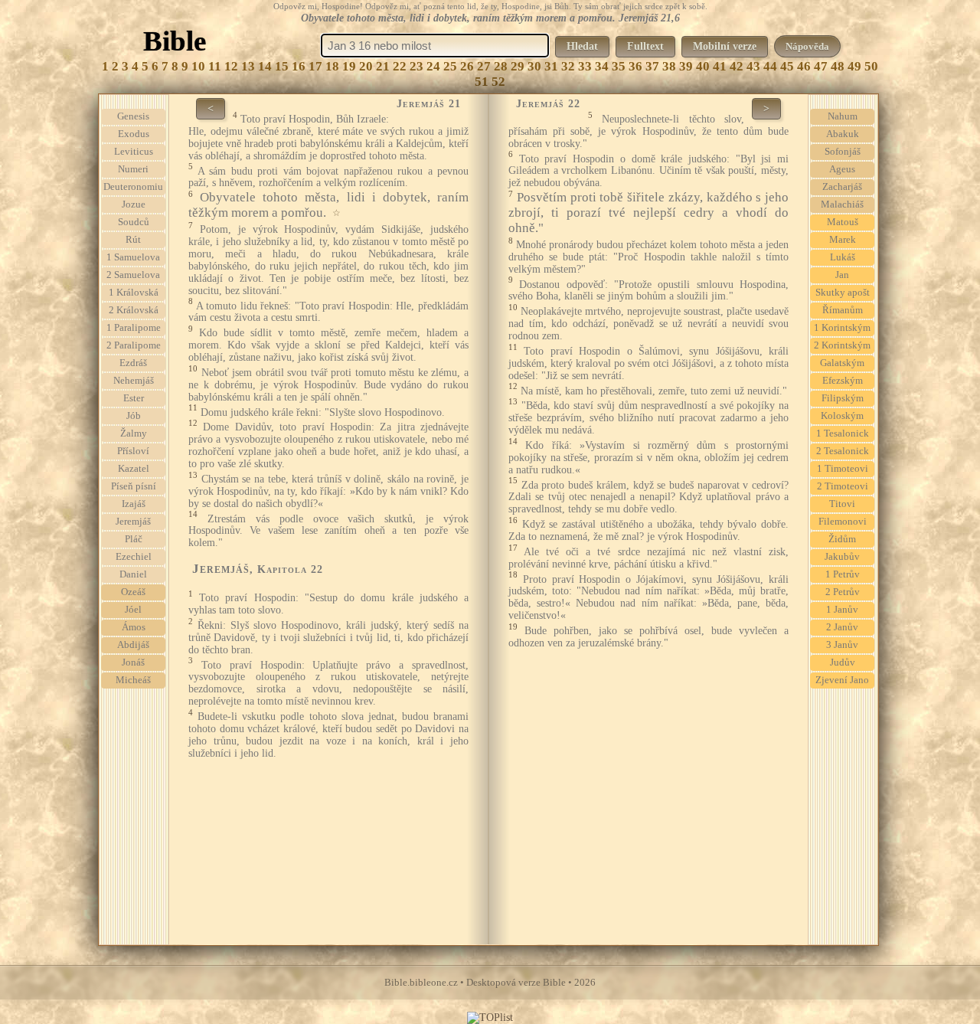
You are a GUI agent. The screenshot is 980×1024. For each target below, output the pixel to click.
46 (804, 66)
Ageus (842, 169)
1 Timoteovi (842, 468)
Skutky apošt (842, 292)
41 (720, 66)
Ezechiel (134, 556)
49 (854, 66)
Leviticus (133, 151)
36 (635, 66)
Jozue (133, 204)
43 (753, 66)
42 (736, 66)
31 (551, 66)
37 (652, 66)
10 (198, 66)
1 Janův (842, 609)
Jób (133, 416)
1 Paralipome (133, 327)
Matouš (842, 222)
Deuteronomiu (133, 187)
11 (214, 66)
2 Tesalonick (842, 451)
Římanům (842, 310)
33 (585, 66)
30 (534, 66)
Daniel (133, 574)
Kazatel (133, 468)
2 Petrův (842, 592)
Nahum (843, 116)
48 (837, 66)
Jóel (133, 609)
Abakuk (842, 134)
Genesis (133, 116)
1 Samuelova (133, 257)
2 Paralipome (133, 345)
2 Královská (133, 310)
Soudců (133, 222)
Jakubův (842, 556)
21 (383, 66)
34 (602, 66)
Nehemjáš (133, 380)
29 (517, 66)
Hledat (582, 46)
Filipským (843, 398)
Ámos (133, 627)
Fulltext (645, 46)
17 (315, 66)
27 (484, 66)
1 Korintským (842, 327)
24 (433, 66)
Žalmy (133, 433)
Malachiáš (842, 204)
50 (871, 66)
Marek (842, 239)
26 (467, 66)
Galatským (842, 363)
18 (332, 66)
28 (501, 66)
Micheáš (133, 680)
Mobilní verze (724, 46)
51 (481, 81)
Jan (842, 275)
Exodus (133, 134)
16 (298, 66)
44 (770, 66)
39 (686, 66)
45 (787, 66)
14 (265, 66)
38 (669, 66)
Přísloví (133, 451)
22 (400, 66)
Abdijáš (133, 645)
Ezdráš (133, 363)
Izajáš (133, 504)
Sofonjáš (843, 151)
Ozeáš (133, 592)
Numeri (133, 169)
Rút (133, 239)
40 (703, 66)
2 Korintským (842, 345)
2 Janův (842, 627)
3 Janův (842, 645)
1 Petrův (842, 574)
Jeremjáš (133, 521)
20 (366, 66)
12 (231, 66)
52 (498, 81)
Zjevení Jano (842, 680)
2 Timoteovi (842, 486)
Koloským (842, 416)
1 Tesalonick (842, 433)
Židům (842, 539)
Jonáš (133, 662)
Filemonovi (842, 521)
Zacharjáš (842, 187)
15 (282, 66)
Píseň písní (133, 486)
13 (248, 66)
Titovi (842, 504)
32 (568, 66)
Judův (842, 662)
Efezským (842, 380)
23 (416, 66)
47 (821, 66)
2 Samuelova (133, 275)
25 (450, 66)
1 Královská (133, 292)
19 (349, 66)
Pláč (133, 539)
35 (619, 66)
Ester (133, 398)
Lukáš (842, 257)
